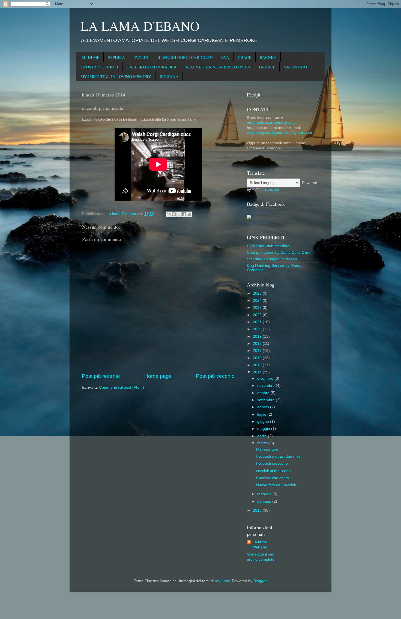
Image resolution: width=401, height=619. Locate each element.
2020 (258, 329)
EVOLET (141, 57)
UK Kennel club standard (268, 246)
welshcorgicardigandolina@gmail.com (279, 133)
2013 (258, 510)
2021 (258, 322)
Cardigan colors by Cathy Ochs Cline (278, 252)
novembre (266, 386)
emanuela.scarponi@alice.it (271, 122)
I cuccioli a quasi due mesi (278, 456)
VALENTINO (295, 67)
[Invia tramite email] (168, 214)
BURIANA (169, 76)
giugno (263, 421)
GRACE (244, 57)
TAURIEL (266, 67)
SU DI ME (90, 57)
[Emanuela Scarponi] (249, 218)
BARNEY (268, 57)
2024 (258, 300)
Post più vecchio (215, 376)
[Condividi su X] (179, 214)
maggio (264, 429)
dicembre (265, 378)
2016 (258, 358)
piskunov (222, 581)
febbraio (265, 494)
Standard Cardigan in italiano (272, 259)
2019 (258, 336)
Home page (158, 376)
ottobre (264, 393)
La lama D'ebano (260, 544)
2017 (258, 351)
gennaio (264, 501)
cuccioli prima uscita (273, 471)
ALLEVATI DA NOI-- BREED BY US (217, 67)
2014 (258, 372)
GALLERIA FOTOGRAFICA (152, 67)
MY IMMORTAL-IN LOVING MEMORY (115, 76)
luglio (262, 414)
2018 (258, 344)
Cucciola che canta (272, 478)
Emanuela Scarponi (260, 212)
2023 (258, 308)
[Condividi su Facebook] (184, 214)
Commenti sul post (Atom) (121, 387)
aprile (262, 436)
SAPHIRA (116, 57)
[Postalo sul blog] (173, 214)
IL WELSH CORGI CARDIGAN (185, 57)
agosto (263, 407)
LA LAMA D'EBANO (140, 25)
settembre (266, 400)
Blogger (260, 581)
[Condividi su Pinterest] (189, 214)
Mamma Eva (267, 449)
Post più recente (101, 376)
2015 (258, 365)
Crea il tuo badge (258, 223)
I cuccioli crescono (272, 463)
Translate (271, 190)
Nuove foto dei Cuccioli (276, 485)
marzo (263, 443)
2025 (258, 293)
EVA (225, 57)
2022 (258, 315)
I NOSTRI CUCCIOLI (99, 67)
